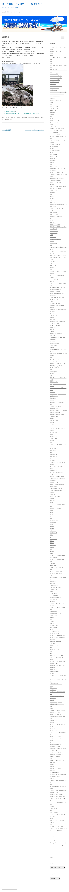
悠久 (51, 549)
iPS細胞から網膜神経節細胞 (57, 696)
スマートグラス (54, 474)
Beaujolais (52, 494)
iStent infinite (53, 277)
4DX (51, 569)
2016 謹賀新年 (53, 627)
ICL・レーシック (12, 117)
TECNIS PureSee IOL (55, 150)
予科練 (51, 124)
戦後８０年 (53, 84)
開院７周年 (53, 319)
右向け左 (52, 551)
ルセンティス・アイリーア (56, 567)
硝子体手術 (31, 117)
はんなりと (53, 698)
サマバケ (52, 517)
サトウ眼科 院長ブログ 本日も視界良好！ (11, 12)
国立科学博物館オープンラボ (57, 760)
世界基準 (52, 543)
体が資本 (52, 764)
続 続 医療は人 (54, 812)
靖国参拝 (52, 430)
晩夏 (51, 647)
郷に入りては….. (54, 219)
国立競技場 (53, 192)
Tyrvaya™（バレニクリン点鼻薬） (58, 271)
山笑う (51, 535)
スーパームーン (54, 728)
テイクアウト (53, 341)
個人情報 (52, 198)
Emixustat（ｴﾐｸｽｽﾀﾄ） (55, 587)
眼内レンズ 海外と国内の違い (57, 635)
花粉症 (51, 434)
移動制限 (52, 347)
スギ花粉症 (53, 690)
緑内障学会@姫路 (54, 120)
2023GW (52, 196)
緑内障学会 (53, 170)
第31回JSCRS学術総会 (55, 597)
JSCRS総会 (52, 668)
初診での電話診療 (54, 343)
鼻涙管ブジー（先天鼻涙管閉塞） (58, 637)
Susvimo (52, 221)
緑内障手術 (37, 117)
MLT (51, 561)
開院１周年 (53, 722)
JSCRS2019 (52, 418)
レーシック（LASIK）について (57, 814)
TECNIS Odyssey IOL (55, 144)
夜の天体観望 (53, 599)
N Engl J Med (53, 448)
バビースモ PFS (54, 108)
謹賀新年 (52, 708)
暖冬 (51, 619)
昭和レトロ (53, 102)
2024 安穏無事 (53, 154)
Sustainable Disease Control (57, 94)
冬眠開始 (52, 374)
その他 (19, 117)
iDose (51, 468)
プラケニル (53, 545)
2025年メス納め (54, 74)
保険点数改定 (53, 470)
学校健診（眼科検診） (55, 291)
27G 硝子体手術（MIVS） (56, 714)
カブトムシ (53, 742)
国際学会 (52, 766)
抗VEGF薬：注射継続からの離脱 (58, 58)
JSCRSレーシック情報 (55, 496)
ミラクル (52, 62)
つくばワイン (53, 315)
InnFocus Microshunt (55, 641)
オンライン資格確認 (55, 325)
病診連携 (52, 700)
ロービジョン (53, 118)
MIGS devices (53, 454)
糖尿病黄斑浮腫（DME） (56, 684)
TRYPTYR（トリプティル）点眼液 (58, 92)
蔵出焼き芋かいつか (55, 712)
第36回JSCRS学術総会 (55, 289)
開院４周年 (53, 500)
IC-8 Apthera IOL (54, 231)
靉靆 (51, 810)
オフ (51, 706)
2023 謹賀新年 (53, 213)
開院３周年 (53, 581)
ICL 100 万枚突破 (54, 420)
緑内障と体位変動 (54, 633)
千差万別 (52, 527)
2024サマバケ (53, 126)
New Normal (53, 335)
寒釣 (51, 358)
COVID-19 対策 (53, 345)
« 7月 (51, 857)
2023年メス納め (54, 156)
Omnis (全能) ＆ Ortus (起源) (57, 297)
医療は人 (52, 819)
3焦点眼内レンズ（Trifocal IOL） (58, 666)
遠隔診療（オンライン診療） (57, 476)
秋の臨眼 (52, 498)
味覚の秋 (52, 162)
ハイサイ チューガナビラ (56, 738)
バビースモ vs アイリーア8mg (57, 140)
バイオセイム (53, 243)
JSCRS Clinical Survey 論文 (56, 130)
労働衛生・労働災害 (55, 225)
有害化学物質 (53, 158)
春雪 (51, 370)
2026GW (52, 60)
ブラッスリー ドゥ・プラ (56, 752)
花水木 (51, 740)
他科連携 (52, 617)
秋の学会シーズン (54, 645)
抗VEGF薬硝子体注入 (55, 772)
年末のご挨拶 (53, 808)
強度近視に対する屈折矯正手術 (57, 796)
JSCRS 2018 (52, 460)
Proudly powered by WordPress (9, 889)
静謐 (51, 269)
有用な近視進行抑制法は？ (56, 754)
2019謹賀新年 (53, 438)
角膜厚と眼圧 (53, 670)
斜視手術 (52, 281)
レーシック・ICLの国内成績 (57, 559)
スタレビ (52, 621)
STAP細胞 (52, 762)
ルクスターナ (53, 190)
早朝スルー (53, 114)
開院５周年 (53, 450)
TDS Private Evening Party (56, 52)
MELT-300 (52, 112)
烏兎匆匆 (52, 541)
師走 (51, 442)
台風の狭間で (53, 456)
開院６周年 (53, 398)
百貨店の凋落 (53, 589)
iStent (51, 686)
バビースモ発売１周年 (55, 182)
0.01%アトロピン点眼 (55, 613)
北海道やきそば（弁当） (56, 508)
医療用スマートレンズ (55, 736)
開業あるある (53, 519)
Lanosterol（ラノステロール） (57, 462)
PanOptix (52, 392)
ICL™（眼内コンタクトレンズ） (58, 466)
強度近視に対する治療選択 (56, 794)
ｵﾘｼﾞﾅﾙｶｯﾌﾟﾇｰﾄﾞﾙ (54, 649)
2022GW (52, 241)
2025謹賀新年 (53, 110)
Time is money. (54, 615)
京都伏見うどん (54, 382)
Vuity (51, 200)
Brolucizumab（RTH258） (56, 488)
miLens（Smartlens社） (56, 78)
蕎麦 (51, 653)
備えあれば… (53, 601)
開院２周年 (53, 639)
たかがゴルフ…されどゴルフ (57, 821)
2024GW (52, 142)
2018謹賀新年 (53, 486)
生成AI (51, 54)
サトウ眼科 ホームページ (8, 111)
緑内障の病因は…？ (55, 625)
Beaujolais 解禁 (54, 565)
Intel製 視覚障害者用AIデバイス (58, 293)
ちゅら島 (52, 184)
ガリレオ (52, 511)
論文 (51, 784)
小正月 (51, 553)
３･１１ (52, 778)
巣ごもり (52, 313)
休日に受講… (53, 605)
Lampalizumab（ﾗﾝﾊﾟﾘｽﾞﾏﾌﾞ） (58, 603)
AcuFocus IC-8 (53, 515)
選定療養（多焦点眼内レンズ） (57, 364)
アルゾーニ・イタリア (55, 768)
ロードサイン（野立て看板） (57, 275)
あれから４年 (53, 688)
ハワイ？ (52, 426)
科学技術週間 (53, 533)
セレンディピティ (54, 521)
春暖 (51, 245)
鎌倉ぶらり (53, 623)
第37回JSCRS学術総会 (55, 239)
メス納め (52, 440)
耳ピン (51, 502)
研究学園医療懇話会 (55, 746)
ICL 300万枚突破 (54, 146)
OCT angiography (54, 631)
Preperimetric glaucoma (56, 702)
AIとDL (52, 424)
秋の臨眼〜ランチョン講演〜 (57, 827)
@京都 (51, 235)
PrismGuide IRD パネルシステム (58, 168)
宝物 (51, 825)
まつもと (52, 400)
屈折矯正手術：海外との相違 (57, 128)
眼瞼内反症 (53, 770)
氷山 (51, 458)
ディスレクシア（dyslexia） (57, 472)
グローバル (53, 202)
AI (50, 537)
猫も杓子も (53, 591)
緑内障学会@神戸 (54, 82)
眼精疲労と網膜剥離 (55, 756)
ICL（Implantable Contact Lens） (58, 786)
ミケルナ (52, 547)
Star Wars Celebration (55, 96)
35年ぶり (52, 452)
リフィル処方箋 (54, 261)
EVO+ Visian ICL (54, 585)
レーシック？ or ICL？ (55, 134)
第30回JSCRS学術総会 (55, 672)
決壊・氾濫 (53, 643)
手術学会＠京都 (54, 482)
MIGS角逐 (52, 583)
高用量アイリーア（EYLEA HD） (58, 172)
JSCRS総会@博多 (54, 132)
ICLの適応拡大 (6, 130)
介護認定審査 (53, 295)
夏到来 (51, 659)
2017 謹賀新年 (53, 557)
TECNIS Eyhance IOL (55, 303)
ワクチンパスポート (55, 279)
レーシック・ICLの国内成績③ (57, 504)
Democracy (53, 237)
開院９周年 (53, 223)
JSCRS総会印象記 (54, 595)
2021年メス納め (54, 265)
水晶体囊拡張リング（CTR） (57, 704)
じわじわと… (53, 331)
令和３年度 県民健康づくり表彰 (58, 255)
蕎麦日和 (52, 529)
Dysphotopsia (53, 593)
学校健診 (52, 317)
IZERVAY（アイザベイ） (56, 76)
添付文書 (52, 492)
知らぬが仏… (53, 531)
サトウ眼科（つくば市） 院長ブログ (22, 4)
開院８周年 (53, 273)
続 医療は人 (53, 817)
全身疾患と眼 (53, 720)
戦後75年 (52, 329)
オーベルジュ (53, 327)
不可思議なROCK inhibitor (56, 573)
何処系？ (52, 525)
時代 (51, 376)
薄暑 (51, 194)
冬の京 (51, 152)
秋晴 (51, 164)
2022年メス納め (54, 215)
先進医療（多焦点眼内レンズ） (57, 710)
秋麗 (51, 575)
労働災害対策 (53, 436)
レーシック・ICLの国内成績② (57, 555)
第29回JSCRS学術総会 (55, 744)
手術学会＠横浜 (54, 106)
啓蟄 (51, 104)
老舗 (51, 506)
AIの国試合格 (53, 160)
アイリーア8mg (54, 122)
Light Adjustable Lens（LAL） (57, 490)
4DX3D (51, 56)
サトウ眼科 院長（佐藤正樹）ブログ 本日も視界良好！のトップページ (21, 113)
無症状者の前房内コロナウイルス (58, 287)
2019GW (52, 422)
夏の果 (51, 513)
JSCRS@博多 (53, 523)
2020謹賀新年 (53, 372)
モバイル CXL (53, 539)
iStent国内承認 (53, 611)
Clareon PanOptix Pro (55, 100)
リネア (51, 758)
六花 (51, 263)
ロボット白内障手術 (55, 80)
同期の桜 (52, 823)
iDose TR (52, 148)
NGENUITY (52, 563)
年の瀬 (51, 629)
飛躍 (51, 651)
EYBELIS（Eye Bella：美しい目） (34, 130)
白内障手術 (24, 117)
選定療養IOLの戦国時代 (56, 217)
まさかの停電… (53, 233)
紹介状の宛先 (53, 90)
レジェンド (53, 267)
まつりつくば (53, 730)
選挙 (51, 116)
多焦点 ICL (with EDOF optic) (57, 484)
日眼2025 (52, 98)
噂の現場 (52, 674)
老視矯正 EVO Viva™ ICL (56, 333)
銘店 (51, 64)
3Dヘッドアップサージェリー (57, 571)
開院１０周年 (53, 166)
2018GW (52, 464)
